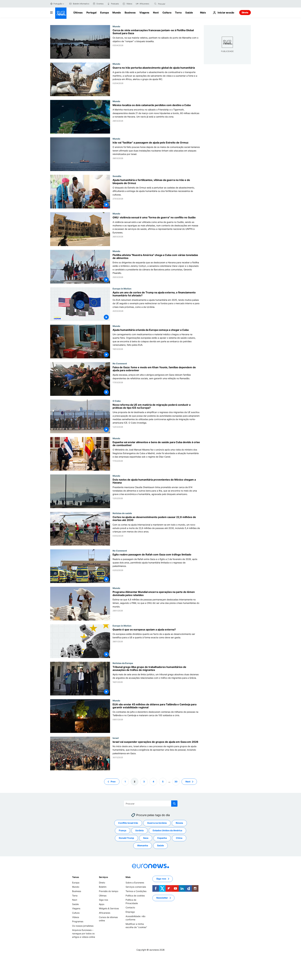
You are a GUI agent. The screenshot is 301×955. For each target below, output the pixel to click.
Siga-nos (103, 899)
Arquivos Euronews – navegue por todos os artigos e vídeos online (83, 933)
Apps (101, 904)
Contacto (130, 907)
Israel (116, 738)
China (179, 838)
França (122, 830)
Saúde (189, 12)
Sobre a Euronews (135, 882)
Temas (75, 877)
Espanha (162, 838)
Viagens (144, 12)
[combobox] (171, 3)
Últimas (78, 12)
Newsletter (162, 897)
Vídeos (75, 917)
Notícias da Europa (123, 663)
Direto (245, 12)
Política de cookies (135, 895)
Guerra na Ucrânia (157, 823)
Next (156, 12)
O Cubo (117, 401)
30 (175, 781)
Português (57, 4)
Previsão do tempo (108, 891)
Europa (104, 12)
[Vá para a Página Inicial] (60, 13)
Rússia (179, 823)
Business (130, 12)
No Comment (120, 363)
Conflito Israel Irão (128, 823)
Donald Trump (126, 838)
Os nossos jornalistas (82, 925)
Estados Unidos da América (167, 830)
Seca (145, 838)
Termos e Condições (136, 891)
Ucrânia (139, 830)
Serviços (103, 877)
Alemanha (142, 845)
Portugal (91, 12)
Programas (77, 921)
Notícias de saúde (122, 513)
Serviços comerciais (136, 886)
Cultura (166, 12)
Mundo (116, 12)
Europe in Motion (122, 288)
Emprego (130, 912)
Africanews (104, 912)
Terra (178, 12)
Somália (117, 176)
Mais (128, 877)
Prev (113, 781)
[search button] (155, 3)
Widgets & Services (109, 908)
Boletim (102, 886)
